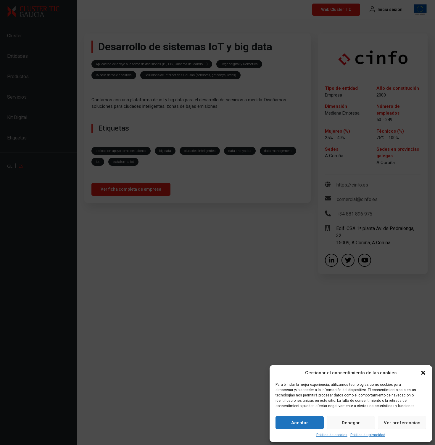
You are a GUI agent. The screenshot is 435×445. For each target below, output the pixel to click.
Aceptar (299, 422)
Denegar (351, 422)
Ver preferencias (402, 422)
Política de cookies (331, 435)
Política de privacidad (367, 435)
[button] (423, 373)
